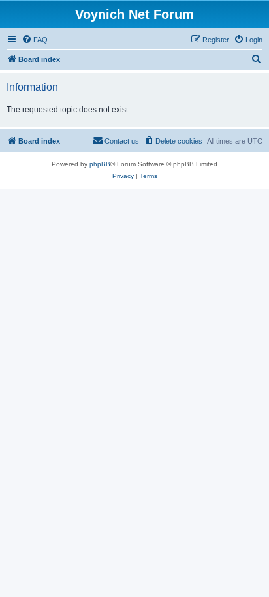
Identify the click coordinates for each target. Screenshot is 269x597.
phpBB (99, 164)
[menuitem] (35, 40)
